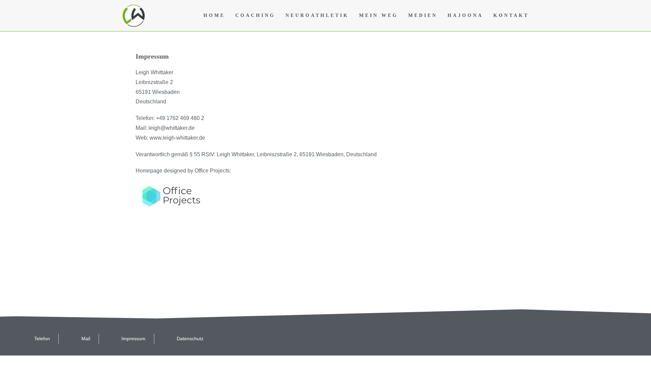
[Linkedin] (621, 338)
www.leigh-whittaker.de (177, 138)
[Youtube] (574, 338)
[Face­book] (526, 338)
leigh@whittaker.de (172, 128)
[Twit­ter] (550, 338)
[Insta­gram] (598, 338)
